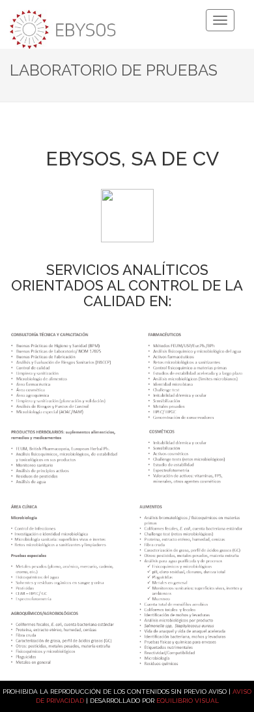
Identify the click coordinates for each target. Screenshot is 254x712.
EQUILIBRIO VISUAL (187, 700)
